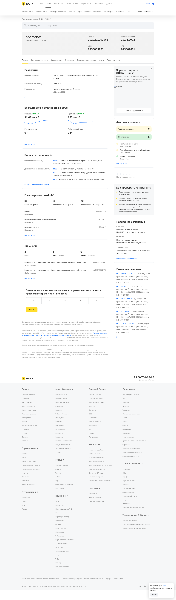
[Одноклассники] (145, 586)
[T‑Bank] (27, 4)
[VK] (140, 586)
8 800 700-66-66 (144, 377)
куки (164, 586)
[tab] (25, 60)
